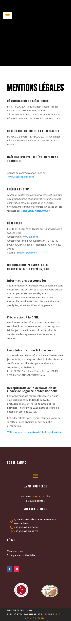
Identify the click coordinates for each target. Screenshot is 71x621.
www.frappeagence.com (21, 176)
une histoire (43, 496)
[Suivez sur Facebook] (9, 569)
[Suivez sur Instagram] (16, 569)
